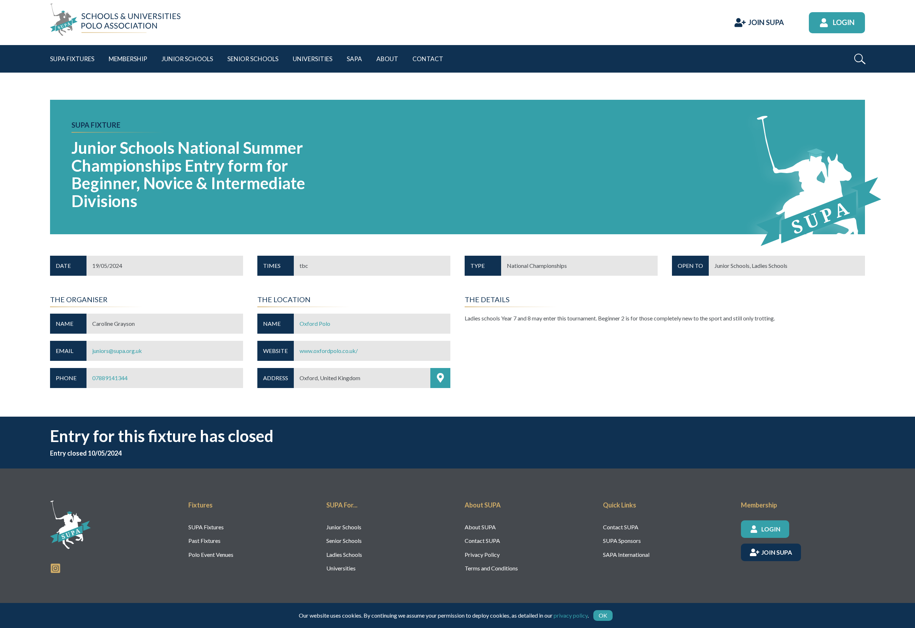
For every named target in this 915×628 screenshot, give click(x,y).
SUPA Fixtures (206, 527)
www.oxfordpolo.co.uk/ (329, 350)
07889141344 (110, 377)
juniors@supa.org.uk (117, 350)
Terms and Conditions (491, 568)
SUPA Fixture (95, 125)
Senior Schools (344, 540)
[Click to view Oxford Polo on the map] (440, 378)
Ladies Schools (344, 554)
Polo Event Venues (210, 554)
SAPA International (626, 554)
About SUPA (480, 527)
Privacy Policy (482, 554)
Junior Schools (343, 527)
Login (844, 22)
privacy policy (571, 615)
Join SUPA (766, 22)
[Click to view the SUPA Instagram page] (55, 567)
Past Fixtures (204, 540)
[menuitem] (72, 59)
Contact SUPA (482, 540)
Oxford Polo (315, 323)
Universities (341, 568)
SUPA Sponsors (622, 540)
